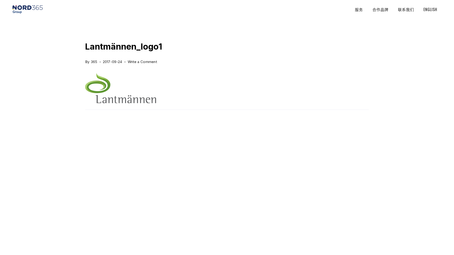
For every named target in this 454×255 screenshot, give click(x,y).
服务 (359, 9)
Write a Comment (142, 61)
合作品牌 (380, 9)
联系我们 (406, 9)
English (430, 9)
